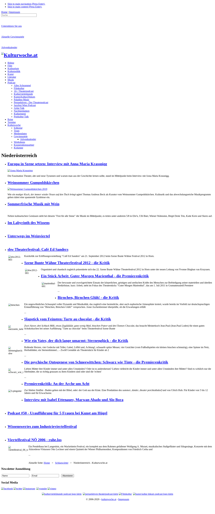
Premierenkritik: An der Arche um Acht (56, 384)
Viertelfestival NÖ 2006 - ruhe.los (35, 440)
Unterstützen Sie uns (11, 26)
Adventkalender (9, 47)
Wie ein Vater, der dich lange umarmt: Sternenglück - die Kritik (76, 341)
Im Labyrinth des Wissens (29, 223)
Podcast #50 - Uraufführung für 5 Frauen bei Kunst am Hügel (57, 413)
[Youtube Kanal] (52, 488)
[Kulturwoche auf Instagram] (29, 488)
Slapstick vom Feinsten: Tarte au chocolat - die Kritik (67, 319)
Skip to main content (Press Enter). (25, 6)
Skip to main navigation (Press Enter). (26, 4)
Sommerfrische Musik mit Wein (33, 204)
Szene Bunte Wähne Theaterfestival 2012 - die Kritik (67, 263)
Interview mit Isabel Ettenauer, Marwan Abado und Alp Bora (73, 400)
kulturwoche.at (108, 499)
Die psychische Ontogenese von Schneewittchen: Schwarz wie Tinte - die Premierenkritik (96, 362)
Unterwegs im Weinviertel (29, 236)
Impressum (123, 499)
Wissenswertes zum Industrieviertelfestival (42, 426)
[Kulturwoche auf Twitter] (18, 488)
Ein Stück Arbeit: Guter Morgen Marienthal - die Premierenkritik (95, 276)
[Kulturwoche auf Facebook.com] (7, 488)
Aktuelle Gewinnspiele (12, 36)
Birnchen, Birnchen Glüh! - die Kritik (88, 297)
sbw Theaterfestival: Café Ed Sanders (38, 249)
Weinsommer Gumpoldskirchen (33, 183)
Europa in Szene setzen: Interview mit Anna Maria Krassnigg (57, 164)
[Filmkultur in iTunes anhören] (125, 494)
